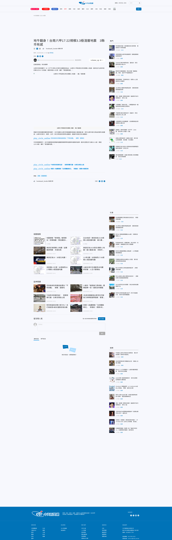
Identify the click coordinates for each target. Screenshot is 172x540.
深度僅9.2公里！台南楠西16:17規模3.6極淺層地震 (39, 270)
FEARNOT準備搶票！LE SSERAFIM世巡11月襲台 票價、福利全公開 (112, 388)
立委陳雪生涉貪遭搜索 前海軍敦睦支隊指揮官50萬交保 (112, 123)
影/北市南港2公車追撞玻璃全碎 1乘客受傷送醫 (112, 269)
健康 (105, 9)
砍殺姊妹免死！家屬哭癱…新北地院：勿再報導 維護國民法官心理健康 (112, 244)
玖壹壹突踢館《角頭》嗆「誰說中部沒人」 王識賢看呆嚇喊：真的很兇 (112, 430)
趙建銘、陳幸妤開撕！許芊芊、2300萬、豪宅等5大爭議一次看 (112, 131)
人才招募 (83, 530)
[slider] (56, 60)
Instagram (133, 515)
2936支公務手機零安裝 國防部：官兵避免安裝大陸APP (112, 64)
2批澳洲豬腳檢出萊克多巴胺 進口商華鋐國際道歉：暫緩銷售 (76, 298)
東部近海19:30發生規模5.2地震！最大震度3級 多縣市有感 (76, 251)
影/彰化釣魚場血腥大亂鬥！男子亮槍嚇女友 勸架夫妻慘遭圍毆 (112, 295)
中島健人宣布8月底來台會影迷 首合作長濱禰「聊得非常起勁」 (112, 354)
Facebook (131, 515)
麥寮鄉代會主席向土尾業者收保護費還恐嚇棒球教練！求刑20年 (112, 148)
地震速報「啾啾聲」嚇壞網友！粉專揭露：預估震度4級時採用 (39, 241)
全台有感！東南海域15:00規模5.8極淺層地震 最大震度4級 (76, 241)
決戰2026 (54, 9)
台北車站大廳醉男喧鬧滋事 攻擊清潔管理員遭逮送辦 (112, 89)
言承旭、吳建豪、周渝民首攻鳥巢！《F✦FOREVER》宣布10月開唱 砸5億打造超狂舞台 (112, 422)
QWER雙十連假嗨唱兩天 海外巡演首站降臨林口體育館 (112, 380)
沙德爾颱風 (46, 9)
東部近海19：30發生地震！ (39, 260)
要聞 (70, 9)
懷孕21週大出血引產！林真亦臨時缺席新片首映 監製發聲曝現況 (112, 396)
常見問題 (104, 530)
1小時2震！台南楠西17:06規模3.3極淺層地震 (76, 260)
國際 (92, 9)
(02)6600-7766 (130, 532)
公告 (103, 528)
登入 (139, 9)
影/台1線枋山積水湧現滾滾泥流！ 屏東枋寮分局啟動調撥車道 (112, 278)
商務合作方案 (84, 538)
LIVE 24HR (35, 9)
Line (136, 515)
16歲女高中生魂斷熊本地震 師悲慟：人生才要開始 (76, 270)
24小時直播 (64, 528)
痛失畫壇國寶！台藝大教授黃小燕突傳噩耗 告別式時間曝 (112, 157)
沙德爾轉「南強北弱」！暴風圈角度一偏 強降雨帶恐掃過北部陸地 (112, 106)
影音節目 (63, 530)
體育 (83, 9)
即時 (61, 9)
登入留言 (101, 318)
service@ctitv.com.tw (133, 538)
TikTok (138, 515)
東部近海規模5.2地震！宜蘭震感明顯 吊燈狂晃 (39, 251)
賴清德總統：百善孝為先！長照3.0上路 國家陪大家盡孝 (112, 81)
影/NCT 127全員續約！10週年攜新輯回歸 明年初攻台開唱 (112, 371)
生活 (87, 9)
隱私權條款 (84, 534)
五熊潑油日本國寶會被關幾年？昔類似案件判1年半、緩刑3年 (112, 413)
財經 (109, 9)
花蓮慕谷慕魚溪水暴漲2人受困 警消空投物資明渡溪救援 (112, 261)
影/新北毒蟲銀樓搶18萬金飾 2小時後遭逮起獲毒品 (112, 253)
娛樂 (79, 9)
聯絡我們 (104, 532)
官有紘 (51, 53)
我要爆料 (104, 534)
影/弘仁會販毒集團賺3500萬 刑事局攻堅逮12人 (112, 236)
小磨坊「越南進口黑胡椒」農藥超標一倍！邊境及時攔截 (76, 288)
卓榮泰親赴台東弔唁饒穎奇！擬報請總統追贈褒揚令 (112, 56)
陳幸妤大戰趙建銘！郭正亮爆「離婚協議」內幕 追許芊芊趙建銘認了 (112, 73)
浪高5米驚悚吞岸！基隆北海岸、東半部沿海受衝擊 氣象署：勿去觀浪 (112, 140)
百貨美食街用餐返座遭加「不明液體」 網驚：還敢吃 (39, 288)
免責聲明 (83, 536)
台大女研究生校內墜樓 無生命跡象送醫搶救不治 (112, 286)
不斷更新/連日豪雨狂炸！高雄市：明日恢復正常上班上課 (112, 115)
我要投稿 (104, 536)
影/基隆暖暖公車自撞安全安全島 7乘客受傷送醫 (112, 219)
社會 (74, 9)
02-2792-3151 (132, 536)
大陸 (96, 9)
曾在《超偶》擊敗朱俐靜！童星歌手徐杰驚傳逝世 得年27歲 (112, 98)
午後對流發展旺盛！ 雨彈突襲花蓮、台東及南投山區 (39, 298)
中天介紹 (83, 528)
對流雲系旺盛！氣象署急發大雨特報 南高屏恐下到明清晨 (112, 48)
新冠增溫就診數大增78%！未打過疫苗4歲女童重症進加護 (39, 308)
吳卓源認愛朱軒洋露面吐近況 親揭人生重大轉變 (112, 363)
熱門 (65, 9)
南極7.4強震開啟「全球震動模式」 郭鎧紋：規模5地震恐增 (76, 308)
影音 (101, 9)
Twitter (128, 515)
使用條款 (83, 532)
